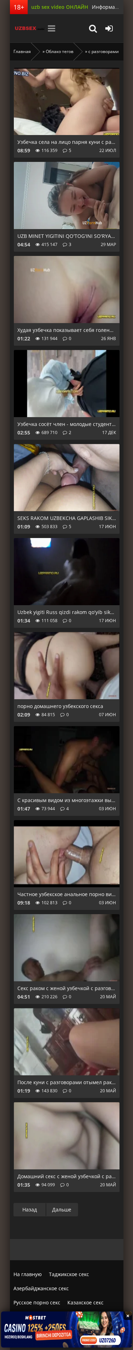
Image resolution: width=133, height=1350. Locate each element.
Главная (22, 51)
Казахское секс (85, 1302)
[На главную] (27, 28)
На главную (27, 1274)
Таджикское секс (69, 1274)
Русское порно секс (36, 1302)
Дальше (61, 1209)
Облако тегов (59, 51)
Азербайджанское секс (41, 1288)
